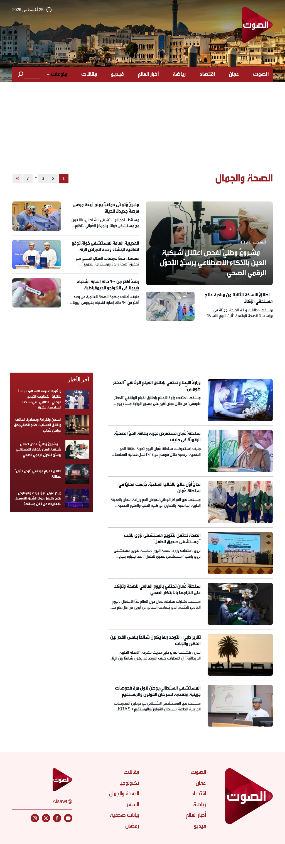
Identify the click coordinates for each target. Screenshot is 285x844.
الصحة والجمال (124, 793)
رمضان (132, 826)
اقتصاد (207, 74)
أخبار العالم (148, 74)
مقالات (89, 74)
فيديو (117, 74)
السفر (133, 804)
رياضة (179, 74)
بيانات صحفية (124, 815)
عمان (234, 74)
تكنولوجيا (129, 783)
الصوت (261, 74)
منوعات (59, 74)
